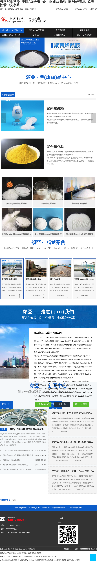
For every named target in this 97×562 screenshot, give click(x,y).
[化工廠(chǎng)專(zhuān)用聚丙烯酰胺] (17, 222)
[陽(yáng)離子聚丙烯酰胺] (17, 192)
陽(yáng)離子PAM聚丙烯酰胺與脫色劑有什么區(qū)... (73, 413)
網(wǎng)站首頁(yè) (64, 9)
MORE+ (91, 95)
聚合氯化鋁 (84, 30)
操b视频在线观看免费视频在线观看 (67, 560)
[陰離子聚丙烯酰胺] (48, 192)
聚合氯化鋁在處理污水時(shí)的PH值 (25, 469)
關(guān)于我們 (36, 30)
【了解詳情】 (13, 445)
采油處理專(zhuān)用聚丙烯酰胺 (48, 234)
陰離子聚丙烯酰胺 (48, 203)
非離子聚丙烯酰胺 (79, 203)
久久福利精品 (23, 560)
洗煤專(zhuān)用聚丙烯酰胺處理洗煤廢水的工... (25, 455)
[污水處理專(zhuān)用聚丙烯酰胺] (79, 222)
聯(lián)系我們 (84, 35)
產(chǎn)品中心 (81, 9)
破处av (31, 560)
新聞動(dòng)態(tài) (12, 35)
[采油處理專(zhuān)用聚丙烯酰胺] (48, 222)
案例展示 (36, 35)
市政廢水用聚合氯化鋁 (25, 460)
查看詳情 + (54, 136)
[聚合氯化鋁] (22, 168)
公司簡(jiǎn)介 (43, 404)
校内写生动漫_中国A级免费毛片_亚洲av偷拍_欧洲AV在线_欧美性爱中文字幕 (28, 557)
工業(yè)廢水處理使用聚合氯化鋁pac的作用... (34, 429)
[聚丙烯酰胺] (22, 130)
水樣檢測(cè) (60, 35)
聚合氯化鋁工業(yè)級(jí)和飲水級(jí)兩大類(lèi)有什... (73, 442)
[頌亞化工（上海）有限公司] (24, 23)
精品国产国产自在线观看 (44, 560)
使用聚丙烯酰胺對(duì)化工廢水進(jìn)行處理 (73, 471)
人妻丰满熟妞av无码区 (8, 560)
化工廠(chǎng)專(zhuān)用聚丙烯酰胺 (17, 234)
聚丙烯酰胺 (60, 30)
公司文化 (62, 404)
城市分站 (93, 9)
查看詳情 (12, 296)
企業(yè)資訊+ (6, 407)
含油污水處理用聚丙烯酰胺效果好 (25, 465)
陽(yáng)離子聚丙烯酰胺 (17, 203)
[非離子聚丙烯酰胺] (79, 192)
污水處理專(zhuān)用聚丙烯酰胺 (79, 234)
